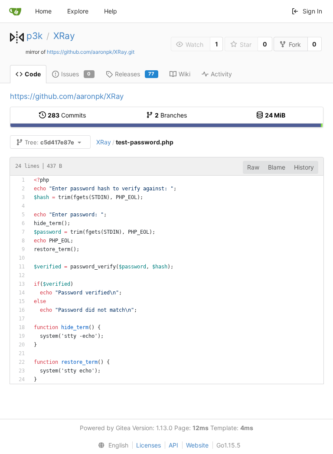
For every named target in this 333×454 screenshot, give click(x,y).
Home (43, 11)
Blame (276, 167)
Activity (221, 74)
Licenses (148, 445)
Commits (67, 115)
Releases (135, 74)
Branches (171, 115)
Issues (76, 74)
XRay (64, 35)
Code (33, 74)
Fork (295, 44)
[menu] (111, 445)
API (173, 445)
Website (197, 445)
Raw (253, 167)
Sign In (312, 11)
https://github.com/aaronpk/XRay (67, 96)
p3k (34, 35)
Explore (77, 11)
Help (110, 11)
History (304, 167)
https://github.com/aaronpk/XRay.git (90, 52)
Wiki (184, 74)
